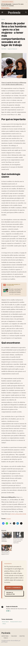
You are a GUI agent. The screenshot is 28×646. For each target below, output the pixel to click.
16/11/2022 (3, 48)
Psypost (8, 519)
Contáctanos (5, 636)
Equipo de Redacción (12, 48)
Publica (6, 637)
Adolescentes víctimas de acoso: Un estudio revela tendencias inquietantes (18, 540)
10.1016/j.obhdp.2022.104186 (18, 514)
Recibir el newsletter (10, 593)
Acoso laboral (6, 621)
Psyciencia (14, 12)
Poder (4, 623)
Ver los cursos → (5, 7)
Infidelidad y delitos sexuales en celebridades (5, 540)
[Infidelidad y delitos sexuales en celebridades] (6, 535)
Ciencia (3, 19)
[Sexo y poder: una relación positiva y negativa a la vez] (6, 548)
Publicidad (14, 636)
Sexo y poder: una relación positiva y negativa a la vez (5, 553)
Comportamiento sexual (16, 621)
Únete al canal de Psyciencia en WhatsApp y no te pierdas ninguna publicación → (13, 83)
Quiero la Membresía (13, 587)
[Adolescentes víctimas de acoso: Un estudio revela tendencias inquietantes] (18, 535)
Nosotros (22, 636)
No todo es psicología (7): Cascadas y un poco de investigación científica (15, 290)
